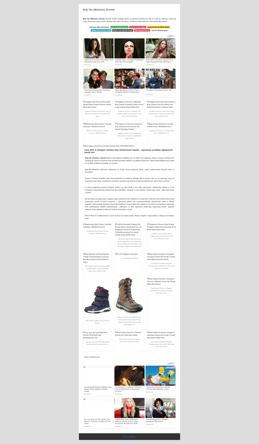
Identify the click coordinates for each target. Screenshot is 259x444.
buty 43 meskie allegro (138, 27)
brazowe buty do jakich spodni (158, 27)
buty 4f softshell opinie (160, 30)
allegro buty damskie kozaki (122, 30)
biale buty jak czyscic (142, 30)
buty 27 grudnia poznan (119, 27)
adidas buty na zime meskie (101, 30)
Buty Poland (127, 436)
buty (134, 436)
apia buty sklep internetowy (99, 27)
